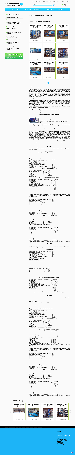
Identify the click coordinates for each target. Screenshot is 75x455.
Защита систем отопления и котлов (13, 49)
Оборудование (45, 1)
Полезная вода (48, 10)
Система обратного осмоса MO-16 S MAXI (35, 45)
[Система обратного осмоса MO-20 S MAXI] (62, 38)
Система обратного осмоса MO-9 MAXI (63, 45)
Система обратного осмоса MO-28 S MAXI (35, 26)
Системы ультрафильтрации (13, 39)
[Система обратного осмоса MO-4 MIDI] (49, 71)
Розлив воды (61, 9)
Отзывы (63, 1)
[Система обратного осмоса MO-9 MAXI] (63, 57)
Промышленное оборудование (31, 10)
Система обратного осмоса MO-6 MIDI (35, 63)
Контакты (68, 1)
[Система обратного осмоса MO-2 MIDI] (62, 73)
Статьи (54, 1)
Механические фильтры (12, 17)
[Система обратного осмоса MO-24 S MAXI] (49, 36)
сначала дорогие (46, 21)
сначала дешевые (38, 21)
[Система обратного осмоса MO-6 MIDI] (35, 75)
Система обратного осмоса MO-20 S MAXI (63, 26)
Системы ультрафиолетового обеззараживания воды (13, 36)
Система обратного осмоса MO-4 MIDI (49, 63)
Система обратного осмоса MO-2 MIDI (63, 63)
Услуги (50, 1)
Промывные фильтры (12, 46)
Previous (10, 411)
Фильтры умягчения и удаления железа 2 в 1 (14, 33)
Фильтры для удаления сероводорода (12, 29)
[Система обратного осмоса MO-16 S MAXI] (35, 53)
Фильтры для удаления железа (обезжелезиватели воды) (14, 23)
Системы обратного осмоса (13, 14)
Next (70, 411)
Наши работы (38, 1)
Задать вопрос (67, 4)
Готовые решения (13, 10)
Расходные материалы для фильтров (13, 43)
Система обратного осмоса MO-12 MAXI (49, 45)
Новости (58, 1)
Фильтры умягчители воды (13, 19)
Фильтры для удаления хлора (13, 26)
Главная (32, 1)
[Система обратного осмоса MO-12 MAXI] (49, 56)
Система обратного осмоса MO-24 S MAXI (49, 26)
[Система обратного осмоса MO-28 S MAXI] (35, 38)
